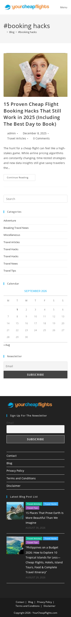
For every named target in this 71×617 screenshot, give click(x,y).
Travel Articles (16, 138)
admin (11, 133)
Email (10, 423)
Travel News (11, 263)
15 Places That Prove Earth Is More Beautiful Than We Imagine (45, 518)
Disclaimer (14, 486)
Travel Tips (10, 270)
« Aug (7, 345)
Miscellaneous (12, 235)
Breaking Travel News (16, 228)
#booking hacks (27, 32)
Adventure (10, 220)
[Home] (5, 32)
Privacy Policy (15, 470)
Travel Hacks (11, 249)
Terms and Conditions (21, 478)
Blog (9, 463)
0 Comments (41, 138)
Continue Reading (21, 178)
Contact (12, 456)
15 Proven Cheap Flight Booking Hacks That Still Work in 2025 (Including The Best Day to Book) (32, 114)
